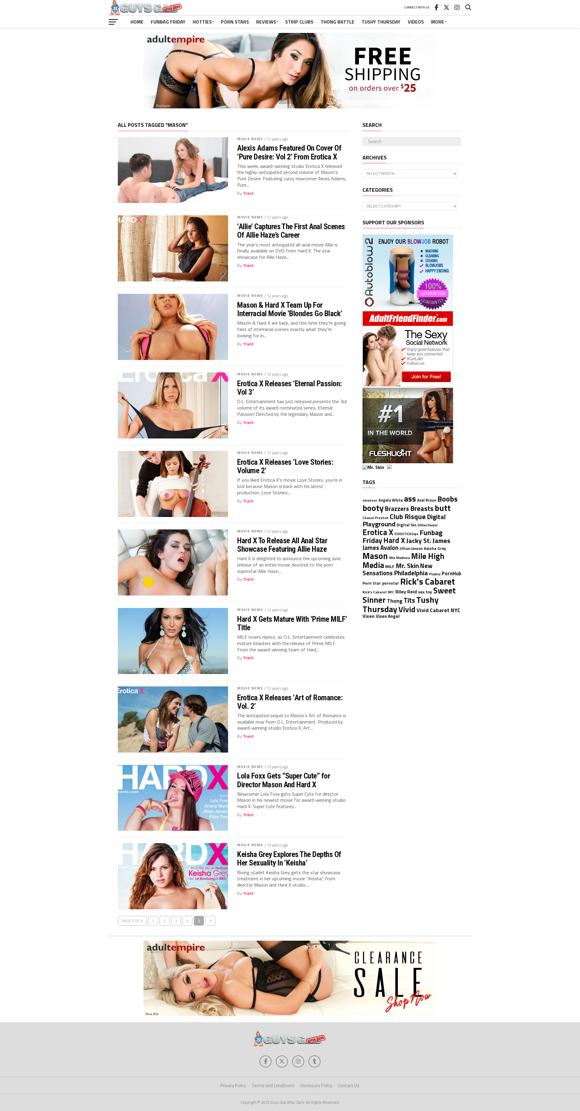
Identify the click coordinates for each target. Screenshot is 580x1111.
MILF (390, 566)
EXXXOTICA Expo (406, 533)
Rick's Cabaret (427, 581)
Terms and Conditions (273, 1085)
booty (373, 507)
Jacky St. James (428, 540)
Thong (394, 601)
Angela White (391, 500)
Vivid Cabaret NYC (438, 610)
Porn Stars (235, 21)
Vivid (406, 609)
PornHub (451, 573)
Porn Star (371, 583)
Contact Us (348, 1085)
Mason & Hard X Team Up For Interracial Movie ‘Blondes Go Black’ (289, 309)
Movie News (250, 139)
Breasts (421, 508)
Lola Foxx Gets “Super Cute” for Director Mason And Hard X (283, 780)
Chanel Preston (375, 518)
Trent (248, 193)
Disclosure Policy (316, 1085)
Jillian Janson (411, 548)
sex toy (425, 592)
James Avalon (380, 547)
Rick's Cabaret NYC (378, 592)
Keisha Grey (435, 548)
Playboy (434, 574)
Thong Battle (337, 21)
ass (410, 498)
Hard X (394, 540)
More (437, 21)
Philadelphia (411, 573)
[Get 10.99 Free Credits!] (386, 467)
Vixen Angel (388, 616)
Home (136, 21)
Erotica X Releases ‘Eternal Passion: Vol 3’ (289, 387)
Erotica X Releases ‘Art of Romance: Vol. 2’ (290, 701)
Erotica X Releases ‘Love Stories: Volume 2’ (285, 466)
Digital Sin (407, 525)
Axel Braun (426, 500)
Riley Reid (406, 591)
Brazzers (397, 508)
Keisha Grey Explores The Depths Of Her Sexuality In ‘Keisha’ (289, 858)
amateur (369, 500)
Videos (416, 21)
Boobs (447, 499)
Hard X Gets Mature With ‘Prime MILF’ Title (292, 623)
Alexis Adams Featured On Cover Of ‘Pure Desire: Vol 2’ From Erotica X (289, 152)
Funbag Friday (168, 21)
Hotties (202, 21)
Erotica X (377, 532)
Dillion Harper (428, 525)
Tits (409, 600)
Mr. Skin (407, 565)
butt (443, 507)
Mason (375, 555)
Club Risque (408, 516)
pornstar (390, 583)
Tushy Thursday (381, 21)
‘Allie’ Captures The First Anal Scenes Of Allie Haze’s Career (291, 230)
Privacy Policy (233, 1085)
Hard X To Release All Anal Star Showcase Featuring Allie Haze (282, 544)
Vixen (368, 616)
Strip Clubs (299, 21)
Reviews (266, 21)
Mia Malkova (399, 557)
